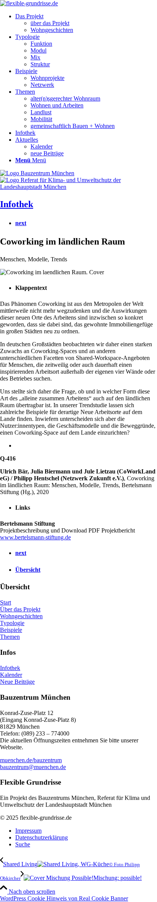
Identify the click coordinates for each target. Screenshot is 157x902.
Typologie (12, 623)
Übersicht (27, 569)
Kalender (11, 675)
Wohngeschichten (21, 616)
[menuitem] (86, 23)
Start (5, 602)
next (20, 223)
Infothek (16, 204)
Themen (10, 636)
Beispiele (11, 630)
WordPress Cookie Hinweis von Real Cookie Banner (64, 898)
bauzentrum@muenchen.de (33, 767)
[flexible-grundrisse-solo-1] (29, 3)
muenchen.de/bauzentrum (31, 760)
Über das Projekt (20, 609)
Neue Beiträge (17, 681)
